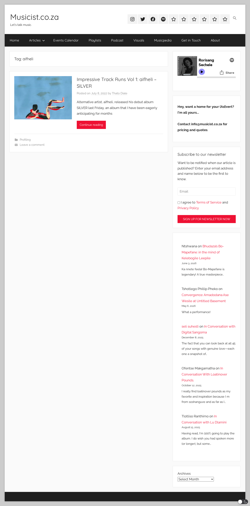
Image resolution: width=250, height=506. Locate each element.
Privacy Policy (188, 208)
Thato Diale (119, 93)
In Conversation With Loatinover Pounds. (204, 374)
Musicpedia (162, 40)
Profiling (25, 139)
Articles (35, 40)
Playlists (95, 40)
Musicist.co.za (34, 17)
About (215, 40)
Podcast (117, 40)
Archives (184, 473)
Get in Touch (191, 40)
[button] (234, 18)
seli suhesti (190, 326)
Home (14, 40)
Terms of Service (208, 202)
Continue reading (91, 125)
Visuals (138, 40)
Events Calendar (66, 40)
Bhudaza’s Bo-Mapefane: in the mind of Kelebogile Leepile (203, 252)
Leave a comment (32, 145)
